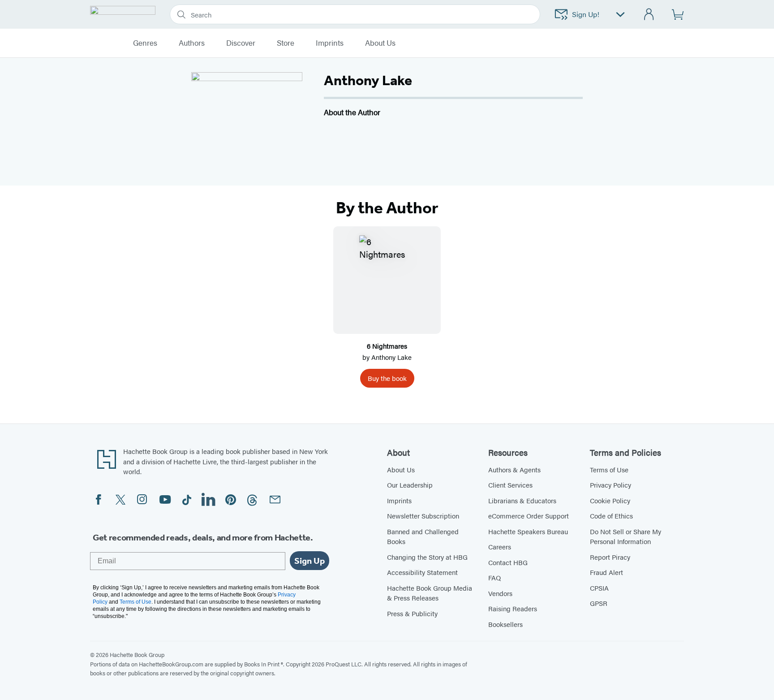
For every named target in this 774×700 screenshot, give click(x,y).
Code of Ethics (611, 515)
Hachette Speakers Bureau (528, 531)
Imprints (330, 43)
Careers (499, 546)
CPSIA (599, 587)
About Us (401, 469)
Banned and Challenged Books (423, 536)
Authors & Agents (514, 469)
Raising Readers (512, 608)
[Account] (649, 14)
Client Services (510, 484)
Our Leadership (410, 484)
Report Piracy (610, 557)
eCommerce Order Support (528, 515)
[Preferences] (620, 14)
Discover (240, 43)
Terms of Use (609, 469)
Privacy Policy (610, 484)
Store (285, 43)
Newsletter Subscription (423, 515)
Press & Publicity (412, 613)
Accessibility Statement (422, 572)
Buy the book (387, 378)
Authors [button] (192, 43)
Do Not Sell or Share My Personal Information (625, 536)
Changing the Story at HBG (427, 557)
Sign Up (309, 560)
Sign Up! (585, 14)
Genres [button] (145, 43)
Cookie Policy (610, 500)
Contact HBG (508, 562)
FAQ (494, 577)
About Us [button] (380, 43)
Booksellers (505, 624)
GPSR (598, 603)
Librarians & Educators (522, 500)
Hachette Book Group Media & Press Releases (429, 593)
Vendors (500, 593)
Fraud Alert (606, 572)
